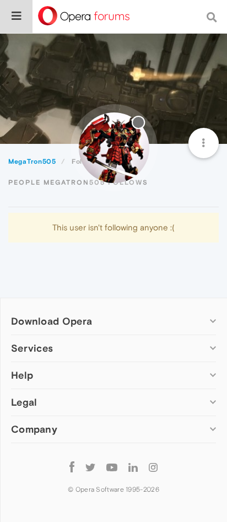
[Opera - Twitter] (90, 466)
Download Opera (51, 321)
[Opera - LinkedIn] (133, 466)
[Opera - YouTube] (112, 466)
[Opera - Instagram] (153, 466)
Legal (24, 402)
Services (32, 348)
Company (34, 429)
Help (22, 375)
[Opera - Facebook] (72, 466)
